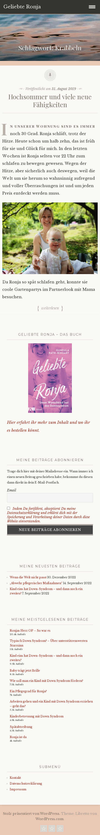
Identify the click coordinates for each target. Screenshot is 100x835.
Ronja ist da (18, 737)
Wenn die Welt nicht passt (28, 577)
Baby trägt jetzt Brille (25, 670)
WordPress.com (49, 819)
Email (11, 490)
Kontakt (15, 777)
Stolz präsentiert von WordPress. (31, 814)
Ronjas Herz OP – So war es (30, 630)
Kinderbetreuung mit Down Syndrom (36, 716)
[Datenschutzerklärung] (51, 829)
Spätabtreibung (21, 727)
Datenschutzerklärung (26, 783)
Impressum (18, 789)
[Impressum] (60, 829)
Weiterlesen (50, 307)
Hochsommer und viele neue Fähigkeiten (50, 100)
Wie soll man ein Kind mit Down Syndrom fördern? (46, 681)
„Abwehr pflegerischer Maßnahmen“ (36, 583)
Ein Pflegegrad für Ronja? (28, 691)
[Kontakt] (43, 829)
